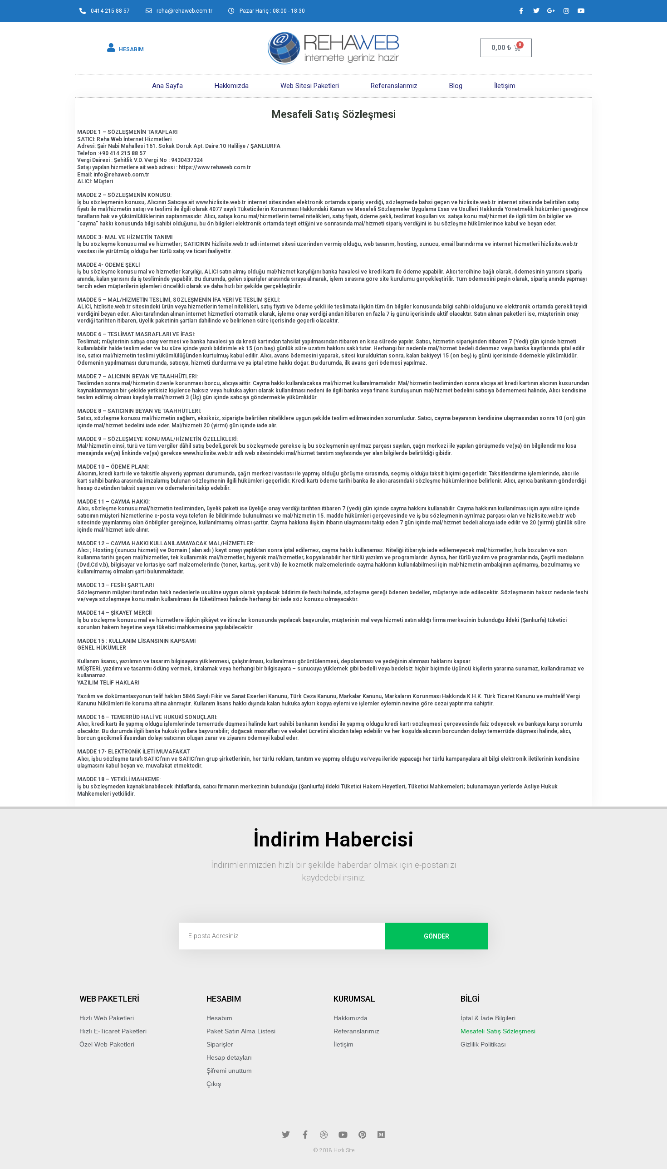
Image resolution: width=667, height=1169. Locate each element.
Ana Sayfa (167, 86)
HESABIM (131, 49)
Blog (455, 86)
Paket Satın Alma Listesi (240, 1031)
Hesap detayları (229, 1057)
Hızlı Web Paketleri (106, 1018)
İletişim (504, 86)
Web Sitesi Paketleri (309, 86)
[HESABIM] (111, 47)
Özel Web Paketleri (106, 1044)
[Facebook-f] (521, 11)
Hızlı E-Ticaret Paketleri (113, 1031)
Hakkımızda (232, 86)
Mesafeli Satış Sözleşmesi (498, 1031)
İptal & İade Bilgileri (488, 1018)
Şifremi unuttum (229, 1070)
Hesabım (219, 1018)
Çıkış (213, 1083)
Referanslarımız (394, 86)
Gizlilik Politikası (483, 1044)
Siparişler (219, 1044)
